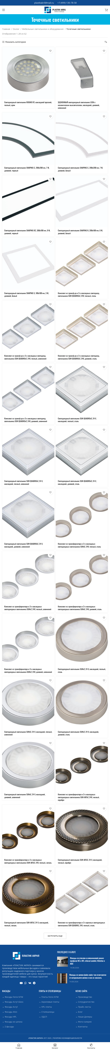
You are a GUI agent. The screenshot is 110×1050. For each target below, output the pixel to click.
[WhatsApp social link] (25, 983)
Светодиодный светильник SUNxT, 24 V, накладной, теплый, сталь (82, 670)
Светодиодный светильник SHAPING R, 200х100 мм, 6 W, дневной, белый (80, 232)
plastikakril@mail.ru (44, 2)
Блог (80, 1011)
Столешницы (47, 1011)
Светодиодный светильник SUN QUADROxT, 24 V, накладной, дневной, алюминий (23, 545)
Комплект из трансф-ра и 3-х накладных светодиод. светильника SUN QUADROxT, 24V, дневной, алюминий (25, 420)
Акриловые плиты (50, 1001)
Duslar (16, 29)
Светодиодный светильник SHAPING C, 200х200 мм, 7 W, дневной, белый (80, 169)
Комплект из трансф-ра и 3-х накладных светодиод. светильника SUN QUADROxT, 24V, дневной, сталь (79, 357)
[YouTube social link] (21, 983)
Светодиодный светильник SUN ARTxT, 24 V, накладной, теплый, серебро (80, 861)
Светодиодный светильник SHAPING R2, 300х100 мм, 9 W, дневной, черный (27, 232)
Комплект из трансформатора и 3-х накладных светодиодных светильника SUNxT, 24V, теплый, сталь (79, 545)
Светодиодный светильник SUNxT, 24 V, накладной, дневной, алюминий (24, 796)
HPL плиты (46, 1006)
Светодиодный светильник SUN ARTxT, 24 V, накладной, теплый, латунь (26, 924)
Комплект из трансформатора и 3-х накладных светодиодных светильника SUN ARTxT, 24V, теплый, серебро (78, 797)
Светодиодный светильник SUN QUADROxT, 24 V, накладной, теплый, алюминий (23, 482)
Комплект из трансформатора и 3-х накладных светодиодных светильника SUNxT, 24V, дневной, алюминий (28, 670)
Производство (85, 997)
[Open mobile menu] (3, 10)
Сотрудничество (86, 1001)
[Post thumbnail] (62, 963)
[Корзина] (106, 10)
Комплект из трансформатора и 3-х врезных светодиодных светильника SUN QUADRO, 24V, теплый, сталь (81, 924)
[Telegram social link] (34, 983)
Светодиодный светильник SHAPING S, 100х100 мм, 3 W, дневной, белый (26, 294)
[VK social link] (30, 983)
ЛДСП (44, 1016)
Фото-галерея (85, 1021)
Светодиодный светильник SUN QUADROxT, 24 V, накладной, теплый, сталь (77, 420)
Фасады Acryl (11, 1006)
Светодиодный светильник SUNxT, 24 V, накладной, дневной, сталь (78, 733)
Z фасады (9, 1026)
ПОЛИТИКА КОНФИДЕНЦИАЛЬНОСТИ (67, 1038)
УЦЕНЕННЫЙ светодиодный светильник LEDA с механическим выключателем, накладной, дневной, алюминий (79, 105)
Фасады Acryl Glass (14, 1001)
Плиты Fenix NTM (50, 997)
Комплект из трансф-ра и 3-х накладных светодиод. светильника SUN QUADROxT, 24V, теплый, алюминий (25, 357)
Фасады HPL (10, 1016)
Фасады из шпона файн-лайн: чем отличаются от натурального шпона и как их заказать (87, 976)
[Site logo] (55, 9)
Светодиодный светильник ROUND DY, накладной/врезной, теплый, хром (28, 104)
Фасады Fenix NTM (14, 997)
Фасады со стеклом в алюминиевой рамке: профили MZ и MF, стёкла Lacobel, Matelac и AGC (87, 960)
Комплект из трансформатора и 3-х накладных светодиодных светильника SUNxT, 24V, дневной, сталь (80, 608)
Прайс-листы (84, 1006)
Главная (6, 29)
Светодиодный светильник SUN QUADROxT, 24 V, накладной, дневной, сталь (77, 482)
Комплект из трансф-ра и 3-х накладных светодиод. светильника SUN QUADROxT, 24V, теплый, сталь (79, 294)
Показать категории (15, 42)
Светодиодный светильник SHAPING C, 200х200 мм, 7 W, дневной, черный (26, 169)
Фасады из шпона (13, 1021)
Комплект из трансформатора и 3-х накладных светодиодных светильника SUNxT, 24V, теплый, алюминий (27, 608)
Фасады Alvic (11, 1011)
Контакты (83, 1026)
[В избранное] (50, 50)
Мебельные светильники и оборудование (43, 29)
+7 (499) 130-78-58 (67, 2)
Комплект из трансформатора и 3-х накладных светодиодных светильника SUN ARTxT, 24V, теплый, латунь (28, 861)
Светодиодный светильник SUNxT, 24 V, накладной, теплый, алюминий (28, 733)
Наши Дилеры (85, 1016)
